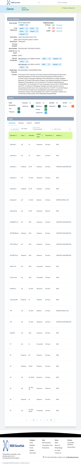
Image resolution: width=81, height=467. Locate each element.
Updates (32, 450)
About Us (57, 445)
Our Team (57, 450)
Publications (45, 448)
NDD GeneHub (46, 442)
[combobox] (65, 2)
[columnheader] (14, 135)
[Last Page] (47, 420)
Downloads (33, 453)
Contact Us (58, 453)
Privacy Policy (71, 447)
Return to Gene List (68, 8)
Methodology (58, 448)
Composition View (47, 445)
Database (32, 445)
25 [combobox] (51, 420)
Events (31, 448)
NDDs (56, 442)
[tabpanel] (41, 274)
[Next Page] (44, 420)
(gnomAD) (59, 28)
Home (31, 442)
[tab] (12, 123)
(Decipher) (59, 25)
